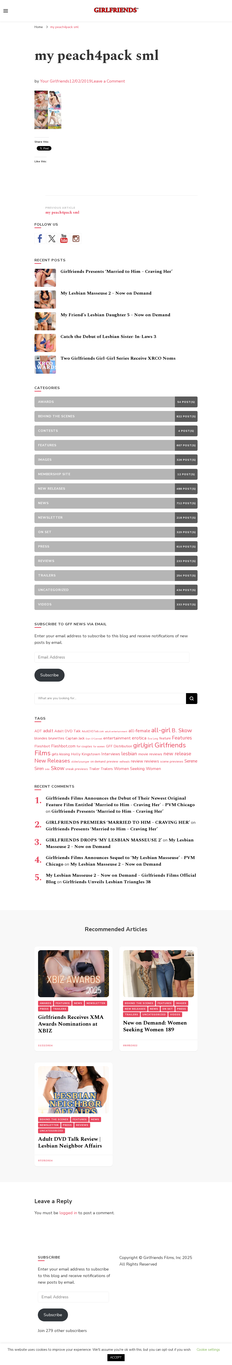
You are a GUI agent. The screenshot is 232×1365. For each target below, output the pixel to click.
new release (177, 753)
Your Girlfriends (54, 81)
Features (182, 737)
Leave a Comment (108, 81)
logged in (68, 1213)
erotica (139, 738)
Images (181, 1003)
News (78, 1003)
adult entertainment (116, 731)
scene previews (171, 761)
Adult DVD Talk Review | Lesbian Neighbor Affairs (70, 1142)
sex (47, 769)
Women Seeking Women (137, 768)
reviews (151, 761)
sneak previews (76, 769)
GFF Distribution (119, 746)
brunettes (56, 738)
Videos (175, 1014)
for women (99, 746)
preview (112, 761)
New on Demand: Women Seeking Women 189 (155, 1026)
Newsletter (96, 1003)
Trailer (94, 768)
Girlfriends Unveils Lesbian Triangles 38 (107, 882)
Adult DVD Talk (67, 731)
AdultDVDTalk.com (93, 731)
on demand (98, 762)
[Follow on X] (51, 238)
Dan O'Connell (94, 738)
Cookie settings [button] (208, 1349)
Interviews (110, 754)
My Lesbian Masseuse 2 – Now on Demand (106, 293)
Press (44, 1009)
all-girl (161, 730)
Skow (57, 768)
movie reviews (150, 754)
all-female (139, 731)
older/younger (80, 761)
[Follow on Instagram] (75, 238)
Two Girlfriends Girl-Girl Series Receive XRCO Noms (118, 358)
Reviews (82, 1125)
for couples (84, 746)
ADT (38, 731)
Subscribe (49, 675)
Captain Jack (75, 738)
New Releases (52, 761)
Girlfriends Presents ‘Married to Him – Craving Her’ (116, 271)
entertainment (117, 738)
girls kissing (61, 754)
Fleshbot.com (63, 746)
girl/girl (143, 745)
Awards (45, 1003)
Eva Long (153, 738)
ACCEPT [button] (116, 1358)
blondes (40, 738)
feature (165, 738)
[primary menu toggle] (5, 10)
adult (48, 731)
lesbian (129, 754)
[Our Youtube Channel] (63, 238)
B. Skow (182, 730)
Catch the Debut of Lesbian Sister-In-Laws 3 (108, 336)
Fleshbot (42, 746)
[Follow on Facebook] (39, 238)
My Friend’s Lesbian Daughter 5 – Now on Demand (115, 315)
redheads (124, 761)
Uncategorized (154, 1014)
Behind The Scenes (139, 1003)
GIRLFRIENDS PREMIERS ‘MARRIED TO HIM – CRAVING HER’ (118, 822)
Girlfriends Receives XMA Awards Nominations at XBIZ (71, 1024)
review (137, 761)
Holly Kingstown (85, 754)
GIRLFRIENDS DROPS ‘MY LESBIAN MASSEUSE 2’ (104, 840)
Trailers (107, 768)
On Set (167, 1009)
